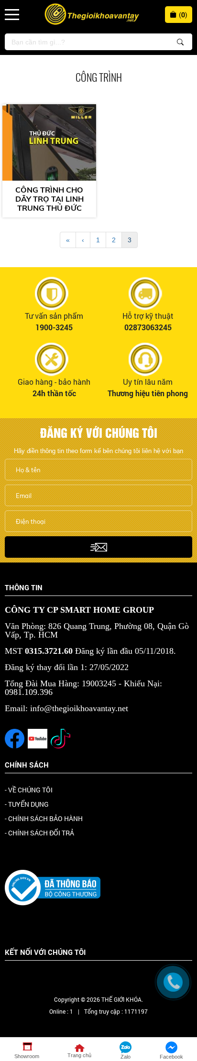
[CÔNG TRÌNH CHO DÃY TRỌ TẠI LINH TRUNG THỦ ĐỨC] (49, 142)
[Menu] (12, 14)
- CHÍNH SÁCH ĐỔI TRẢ (39, 832)
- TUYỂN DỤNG (27, 804)
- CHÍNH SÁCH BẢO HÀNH (44, 818)
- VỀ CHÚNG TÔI (29, 789)
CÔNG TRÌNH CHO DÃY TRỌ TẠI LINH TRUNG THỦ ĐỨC (49, 199)
